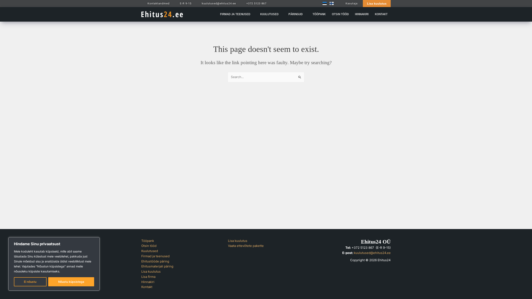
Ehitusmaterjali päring (157, 266)
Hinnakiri (147, 282)
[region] (54, 264)
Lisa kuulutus (151, 271)
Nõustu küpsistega (71, 281)
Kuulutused (149, 251)
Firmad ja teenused (155, 256)
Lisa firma (148, 277)
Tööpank (147, 241)
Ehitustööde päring (155, 261)
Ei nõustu (30, 281)
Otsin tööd (148, 246)
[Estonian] (323, 3)
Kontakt (146, 287)
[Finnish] (330, 3)
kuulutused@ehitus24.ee (372, 253)
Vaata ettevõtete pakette (246, 246)
